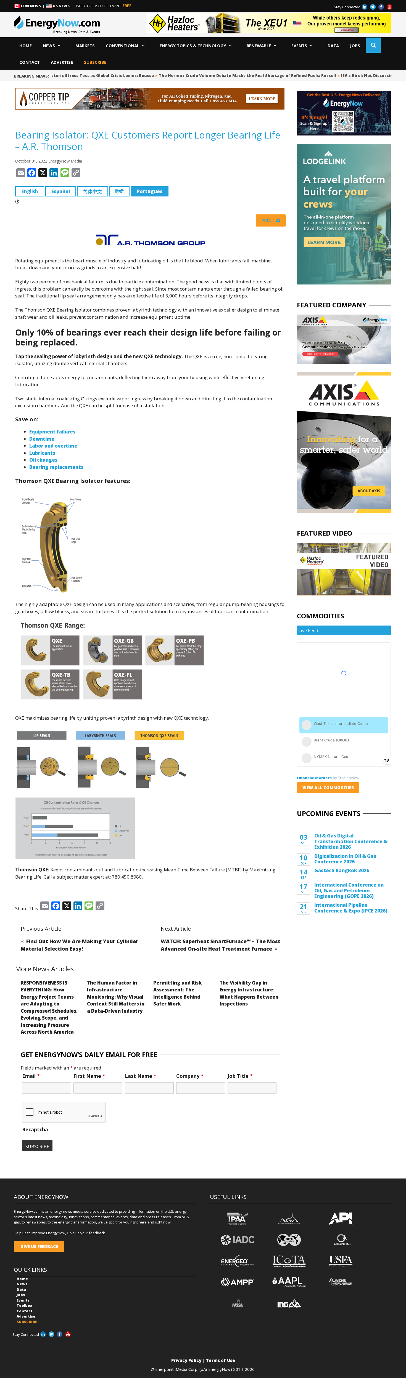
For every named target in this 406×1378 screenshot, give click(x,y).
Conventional (122, 45)
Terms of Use (220, 1360)
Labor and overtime (53, 446)
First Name (89, 1076)
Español (60, 191)
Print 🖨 (270, 220)
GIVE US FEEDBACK (39, 1246)
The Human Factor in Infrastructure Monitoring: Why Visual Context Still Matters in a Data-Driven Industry (115, 997)
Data (333, 45)
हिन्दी (119, 191)
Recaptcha (35, 1129)
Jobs (355, 45)
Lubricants (42, 453)
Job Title (240, 1076)
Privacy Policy (186, 1360)
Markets (85, 45)
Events (299, 45)
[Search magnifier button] (373, 45)
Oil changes (43, 460)
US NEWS (61, 5)
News (49, 45)
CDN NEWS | (33, 5)
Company (190, 1076)
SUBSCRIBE (95, 62)
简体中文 (92, 191)
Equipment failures (52, 432)
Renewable (259, 45)
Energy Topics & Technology (193, 45)
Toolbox (24, 1305)
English (29, 191)
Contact (29, 62)
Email (31, 1076)
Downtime (41, 439)
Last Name (140, 1076)
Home (25, 45)
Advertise (62, 62)
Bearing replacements (56, 467)
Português (149, 191)
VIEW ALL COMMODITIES (328, 787)
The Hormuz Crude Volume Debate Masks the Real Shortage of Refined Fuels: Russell (227, 75)
